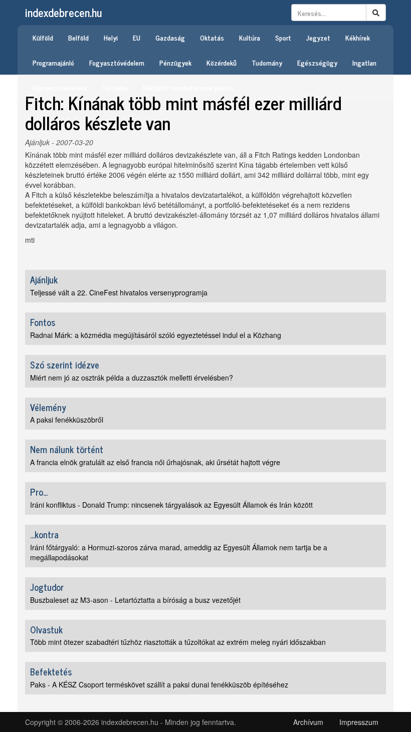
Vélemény (48, 407)
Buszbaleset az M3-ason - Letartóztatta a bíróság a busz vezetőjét (135, 600)
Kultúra (249, 37)
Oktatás (212, 37)
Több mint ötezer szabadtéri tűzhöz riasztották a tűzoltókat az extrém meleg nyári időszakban (178, 642)
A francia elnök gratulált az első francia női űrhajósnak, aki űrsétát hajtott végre (155, 462)
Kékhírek (357, 37)
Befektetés (51, 671)
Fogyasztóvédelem (116, 62)
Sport (283, 37)
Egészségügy (317, 62)
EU (136, 37)
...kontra (44, 534)
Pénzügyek (175, 62)
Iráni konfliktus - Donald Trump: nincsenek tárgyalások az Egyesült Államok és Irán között (171, 505)
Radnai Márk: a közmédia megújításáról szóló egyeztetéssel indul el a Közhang (155, 335)
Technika (115, 87)
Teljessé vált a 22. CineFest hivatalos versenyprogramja (119, 292)
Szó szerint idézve (64, 364)
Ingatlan (364, 62)
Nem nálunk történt (66, 449)
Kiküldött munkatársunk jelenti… (189, 87)
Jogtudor (47, 586)
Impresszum (358, 722)
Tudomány (267, 62)
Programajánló (53, 62)
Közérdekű (222, 62)
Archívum (308, 722)
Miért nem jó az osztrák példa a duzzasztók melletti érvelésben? (131, 378)
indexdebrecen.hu (63, 12)
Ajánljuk (37, 142)
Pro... (39, 491)
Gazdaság (170, 37)
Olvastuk (46, 629)
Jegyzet (318, 37)
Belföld (78, 37)
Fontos (42, 321)
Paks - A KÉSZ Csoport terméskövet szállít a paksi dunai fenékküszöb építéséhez (159, 684)
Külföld (43, 37)
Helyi (111, 37)
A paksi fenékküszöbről (66, 420)
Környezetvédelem (60, 87)
